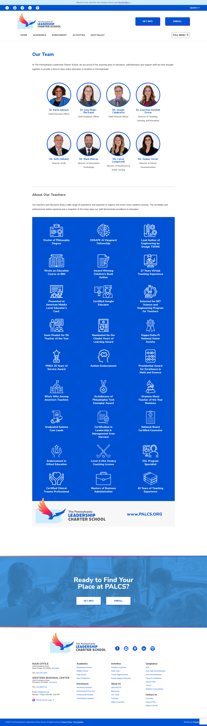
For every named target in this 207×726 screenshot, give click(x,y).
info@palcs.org (43, 692)
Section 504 (150, 682)
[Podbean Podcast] (37, 8)
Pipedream (197, 722)
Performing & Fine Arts (86, 691)
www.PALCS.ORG (144, 514)
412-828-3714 (41, 687)
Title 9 (148, 686)
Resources (115, 691)
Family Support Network (121, 678)
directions (55, 668)
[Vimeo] (22, 8)
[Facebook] (7, 8)
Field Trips (115, 671)
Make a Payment (117, 702)
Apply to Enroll (152, 706)
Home (23, 35)
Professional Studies (85, 695)
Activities (79, 35)
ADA (148, 667)
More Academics (83, 678)
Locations (149, 698)
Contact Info (151, 702)
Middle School (82, 671)
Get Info (148, 21)
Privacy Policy (67, 722)
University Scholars (84, 688)
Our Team (115, 695)
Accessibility (78, 722)
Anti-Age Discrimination (155, 671)
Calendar (114, 698)
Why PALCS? (98, 35)
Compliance (152, 663)
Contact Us (151, 694)
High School (81, 675)
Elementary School (84, 667)
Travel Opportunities (119, 675)
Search (194, 8)
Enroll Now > (125, 2)
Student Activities (118, 667)
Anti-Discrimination (154, 675)
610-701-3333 (41, 673)
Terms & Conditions (154, 678)
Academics (39, 35)
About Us (116, 684)
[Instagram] (14, 8)
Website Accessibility (154, 689)
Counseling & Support (85, 698)
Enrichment (59, 35)
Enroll (177, 21)
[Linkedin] (30, 8)
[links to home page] (39, 21)
